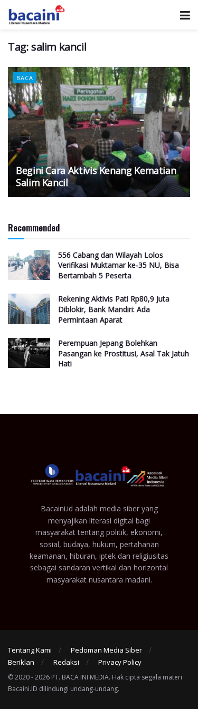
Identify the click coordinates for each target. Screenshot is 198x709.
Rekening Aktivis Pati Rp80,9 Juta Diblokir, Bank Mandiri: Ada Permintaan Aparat (113, 309)
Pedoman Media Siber (106, 650)
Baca (24, 78)
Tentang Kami (30, 650)
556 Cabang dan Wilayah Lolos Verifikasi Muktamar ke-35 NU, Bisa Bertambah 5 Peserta (118, 265)
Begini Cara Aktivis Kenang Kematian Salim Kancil (96, 176)
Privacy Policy (120, 662)
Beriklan (21, 662)
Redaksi (66, 662)
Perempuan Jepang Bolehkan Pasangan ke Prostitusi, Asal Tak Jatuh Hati (123, 353)
